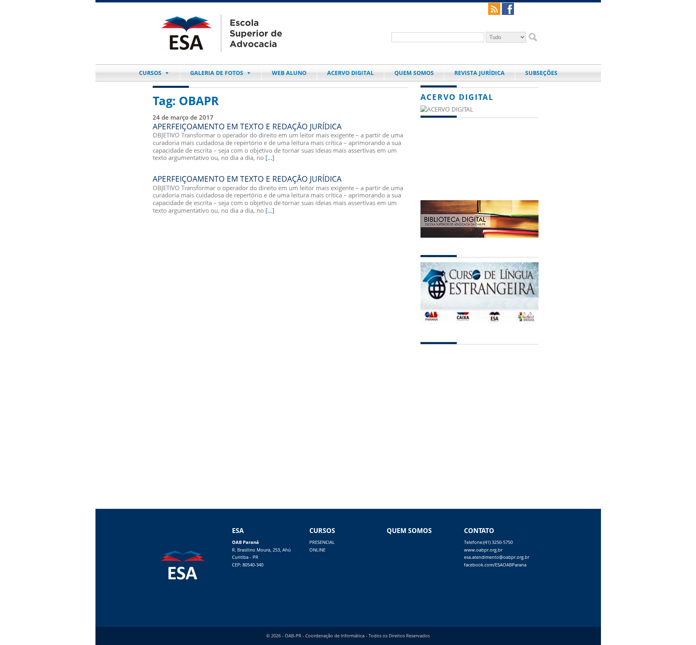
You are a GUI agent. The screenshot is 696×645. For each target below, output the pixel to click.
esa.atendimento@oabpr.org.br (496, 557)
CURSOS (150, 73)
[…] (269, 157)
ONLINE (317, 550)
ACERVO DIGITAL (350, 73)
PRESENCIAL (322, 542)
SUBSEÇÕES (541, 73)
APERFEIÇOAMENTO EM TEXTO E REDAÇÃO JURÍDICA (247, 126)
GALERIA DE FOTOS (216, 73)
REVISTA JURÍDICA (479, 73)
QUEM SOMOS (414, 73)
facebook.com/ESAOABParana (495, 565)
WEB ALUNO (289, 73)
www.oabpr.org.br (483, 550)
